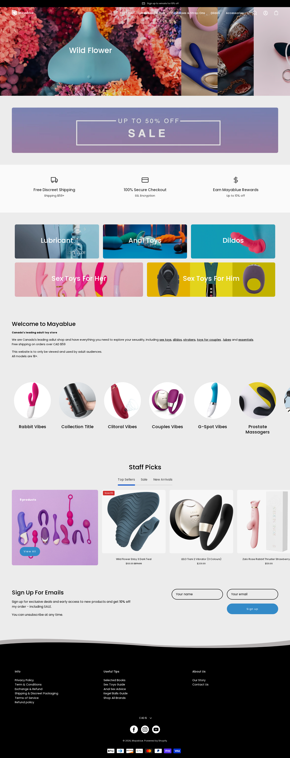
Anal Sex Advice (115, 689)
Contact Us (200, 684)
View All (30, 551)
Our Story (199, 680)
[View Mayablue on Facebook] (134, 729)
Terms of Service (27, 698)
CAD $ (143, 718)
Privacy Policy (24, 680)
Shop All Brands (115, 698)
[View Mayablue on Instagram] (145, 729)
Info (18, 671)
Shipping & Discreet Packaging (36, 693)
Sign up (252, 609)
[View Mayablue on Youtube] (156, 729)
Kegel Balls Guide (116, 693)
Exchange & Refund (28, 689)
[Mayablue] (23, 13)
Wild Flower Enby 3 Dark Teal (134, 559)
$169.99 (134, 563)
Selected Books (114, 680)
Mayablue (137, 740)
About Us (199, 671)
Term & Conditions (28, 684)
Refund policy (24, 702)
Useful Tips (111, 671)
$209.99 (201, 563)
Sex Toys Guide (114, 684)
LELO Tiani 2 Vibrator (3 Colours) (201, 559)
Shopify (162, 740)
